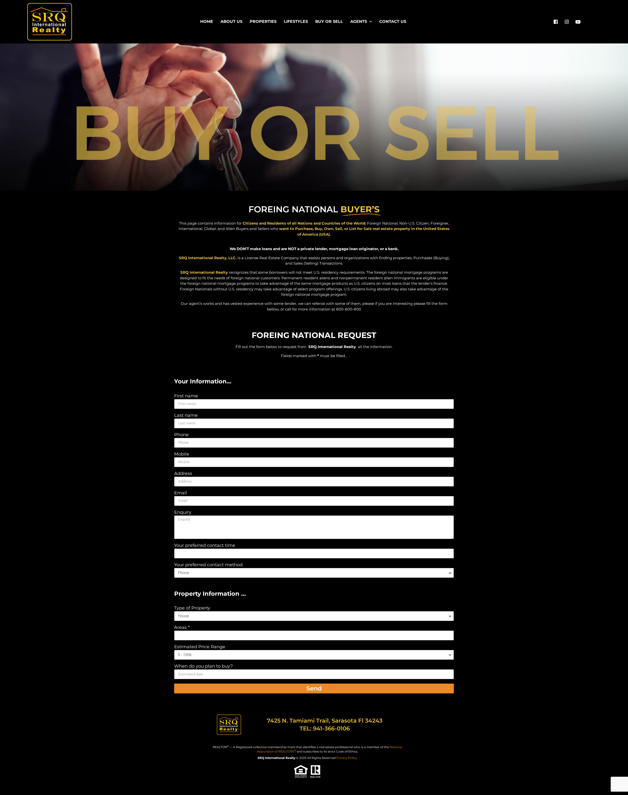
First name (186, 396)
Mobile (181, 454)
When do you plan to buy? (203, 666)
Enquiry (182, 512)
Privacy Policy (346, 758)
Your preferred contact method (208, 565)
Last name (186, 415)
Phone (181, 434)
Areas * (182, 627)
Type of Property (192, 608)
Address (183, 473)
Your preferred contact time (204, 545)
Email (180, 493)
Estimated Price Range (199, 647)
